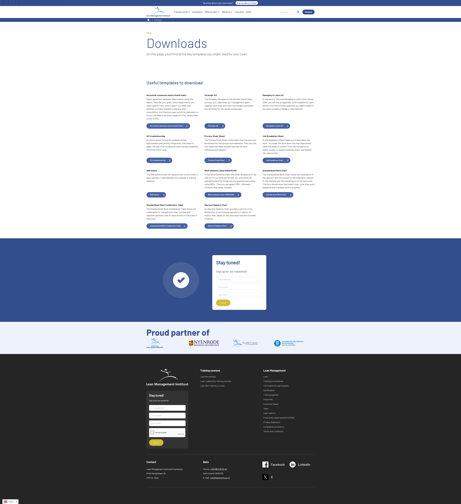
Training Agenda (270, 395)
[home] (158, 12)
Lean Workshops (208, 376)
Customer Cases (270, 404)
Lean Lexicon (269, 413)
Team (265, 408)
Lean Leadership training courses (215, 381)
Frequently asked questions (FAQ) (278, 418)
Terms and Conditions (273, 431)
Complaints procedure (273, 427)
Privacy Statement (271, 422)
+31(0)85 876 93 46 (218, 469)
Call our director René (246, 3)
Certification (269, 390)
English (11, 502)
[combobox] (10, 501)
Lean (265, 376)
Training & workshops (273, 381)
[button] (182, 12)
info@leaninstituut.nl (220, 477)
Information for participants (276, 386)
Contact (308, 12)
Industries (268, 399)
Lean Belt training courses (212, 386)
